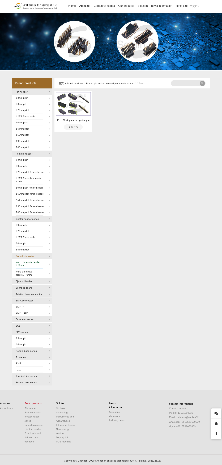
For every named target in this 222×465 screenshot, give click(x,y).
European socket (25, 319)
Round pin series (25, 256)
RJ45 (18, 363)
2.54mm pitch (22, 128)
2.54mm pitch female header (30, 200)
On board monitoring (62, 410)
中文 (192, 6)
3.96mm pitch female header (30, 206)
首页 (61, 83)
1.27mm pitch (22, 110)
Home (72, 5)
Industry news (117, 420)
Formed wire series (26, 382)
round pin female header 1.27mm (28, 264)
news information (161, 5)
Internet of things (65, 425)
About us (84, 5)
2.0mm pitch (22, 122)
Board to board (24, 287)
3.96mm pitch (22, 141)
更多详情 (73, 127)
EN (197, 6)
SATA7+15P (22, 313)
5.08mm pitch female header (30, 212)
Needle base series (26, 350)
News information (115, 405)
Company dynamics (114, 414)
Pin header (22, 91)
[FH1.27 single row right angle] (73, 103)
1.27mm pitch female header (30, 172)
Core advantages (104, 5)
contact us (182, 5)
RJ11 (18, 369)
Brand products (25, 83)
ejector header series (27, 218)
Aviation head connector (29, 294)
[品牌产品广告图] (111, 41)
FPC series (22, 332)
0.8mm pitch (22, 98)
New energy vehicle (62, 431)
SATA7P (20, 306)
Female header (24, 153)
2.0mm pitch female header (29, 187)
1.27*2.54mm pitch (25, 116)
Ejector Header (24, 281)
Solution (143, 5)
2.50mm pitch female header (30, 194)
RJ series (21, 357)
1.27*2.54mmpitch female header (28, 180)
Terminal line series (26, 376)
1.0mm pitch (22, 104)
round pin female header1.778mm (24, 273)
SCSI (18, 325)
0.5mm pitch (22, 338)
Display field (62, 437)
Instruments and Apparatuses (65, 418)
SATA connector (24, 300)
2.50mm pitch (22, 135)
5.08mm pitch (22, 147)
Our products (126, 5)
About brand (7, 408)
